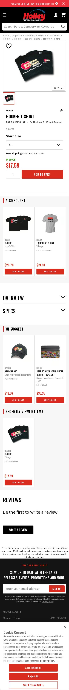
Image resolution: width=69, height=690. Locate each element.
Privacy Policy (47, 602)
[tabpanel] (18, 241)
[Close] (65, 627)
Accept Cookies (33, 667)
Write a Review (18, 530)
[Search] (63, 27)
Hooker (9, 110)
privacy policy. (47, 660)
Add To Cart (42, 174)
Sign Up (56, 589)
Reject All (33, 676)
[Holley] (34, 15)
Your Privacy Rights (33, 685)
